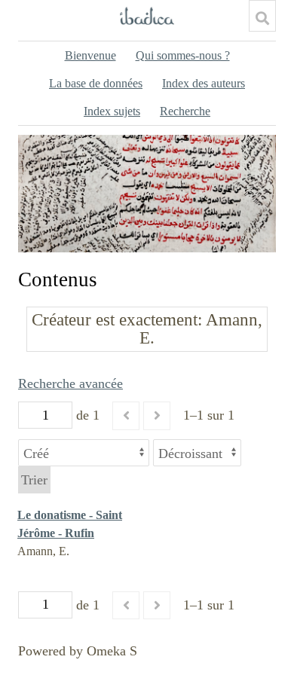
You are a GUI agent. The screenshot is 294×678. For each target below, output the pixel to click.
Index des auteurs (203, 83)
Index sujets (112, 111)
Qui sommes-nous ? (183, 55)
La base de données (95, 83)
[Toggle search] (262, 18)
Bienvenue (90, 55)
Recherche (185, 111)
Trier (34, 479)
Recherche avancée (70, 383)
